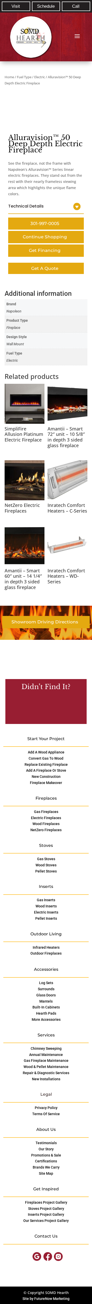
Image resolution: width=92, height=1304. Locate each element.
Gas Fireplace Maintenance (46, 1060)
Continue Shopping (45, 236)
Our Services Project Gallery (46, 1221)
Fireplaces (46, 798)
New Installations (46, 1079)
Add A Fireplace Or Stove (46, 770)
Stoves (46, 845)
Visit (16, 6)
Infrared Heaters (46, 947)
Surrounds (46, 989)
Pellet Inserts (46, 918)
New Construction (46, 776)
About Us (46, 1129)
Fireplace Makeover (46, 783)
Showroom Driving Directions (45, 621)
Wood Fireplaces (46, 824)
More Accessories (46, 1019)
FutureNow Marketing (52, 1299)
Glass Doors (46, 995)
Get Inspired (46, 1189)
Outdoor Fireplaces (46, 953)
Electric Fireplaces (46, 818)
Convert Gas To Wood (46, 758)
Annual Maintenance (46, 1055)
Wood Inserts (46, 906)
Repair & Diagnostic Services (46, 1073)
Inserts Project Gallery (46, 1214)
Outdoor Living (46, 934)
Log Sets (46, 983)
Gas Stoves (46, 859)
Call (75, 6)
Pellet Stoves (46, 871)
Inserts (46, 886)
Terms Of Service (46, 1114)
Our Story (46, 1149)
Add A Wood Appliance (46, 752)
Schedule (46, 6)
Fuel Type (24, 77)
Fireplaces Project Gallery (46, 1202)
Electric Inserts (46, 912)
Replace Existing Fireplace (46, 764)
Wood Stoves (46, 865)
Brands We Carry (46, 1167)
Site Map (46, 1173)
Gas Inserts (46, 900)
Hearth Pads (46, 1013)
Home (9, 77)
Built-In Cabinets (46, 1007)
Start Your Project (46, 738)
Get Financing (45, 250)
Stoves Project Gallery (46, 1209)
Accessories (46, 969)
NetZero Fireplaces (46, 830)
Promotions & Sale (46, 1155)
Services (46, 1035)
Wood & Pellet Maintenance (46, 1067)
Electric (39, 77)
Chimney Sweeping (46, 1048)
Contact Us (44, 708)
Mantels (46, 1001)
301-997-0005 (44, 223)
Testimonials (46, 1143)
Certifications (46, 1161)
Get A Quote (44, 268)
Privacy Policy (46, 1108)
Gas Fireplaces (46, 812)
